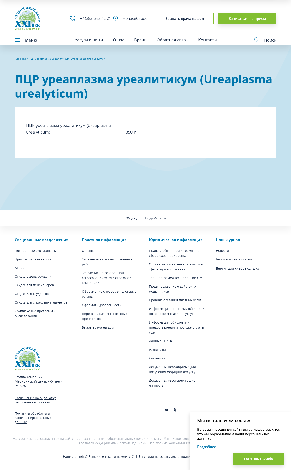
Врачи (140, 39)
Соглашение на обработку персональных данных (35, 400)
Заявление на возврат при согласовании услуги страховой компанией (106, 278)
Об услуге (132, 218)
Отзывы (88, 250)
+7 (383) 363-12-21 (96, 18)
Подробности (155, 218)
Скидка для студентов (32, 294)
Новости (222, 250)
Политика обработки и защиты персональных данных (33, 417)
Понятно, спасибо (258, 458)
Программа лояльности (33, 259)
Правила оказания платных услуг (175, 300)
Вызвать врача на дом (184, 18)
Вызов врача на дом (98, 327)
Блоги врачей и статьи (234, 259)
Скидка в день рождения (34, 276)
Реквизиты (157, 349)
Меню (31, 40)
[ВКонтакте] (166, 410)
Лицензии (157, 358)
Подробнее (206, 446)
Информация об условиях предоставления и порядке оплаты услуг (176, 327)
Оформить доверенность (101, 305)
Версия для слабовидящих (237, 268)
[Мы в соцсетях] (175, 410)
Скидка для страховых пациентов (41, 302)
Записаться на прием (247, 18)
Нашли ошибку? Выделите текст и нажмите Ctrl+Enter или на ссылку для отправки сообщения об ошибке (145, 456)
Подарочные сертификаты (36, 250)
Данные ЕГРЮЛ (161, 341)
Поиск (270, 40)
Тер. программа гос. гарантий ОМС (177, 278)
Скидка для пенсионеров (34, 285)
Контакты (207, 39)
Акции (20, 268)
